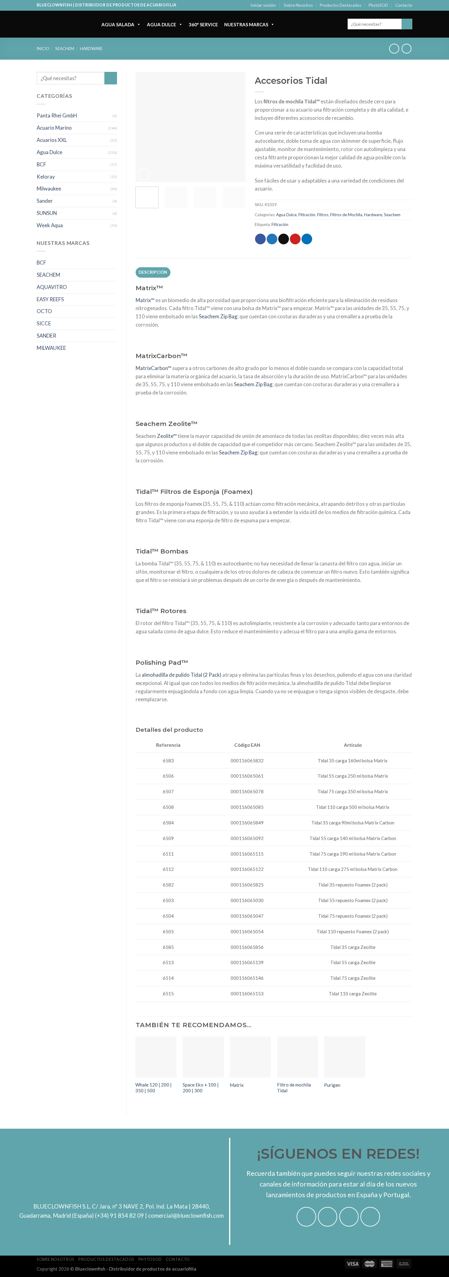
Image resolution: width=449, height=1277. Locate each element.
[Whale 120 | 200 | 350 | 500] (156, 1057)
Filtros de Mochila (346, 214)
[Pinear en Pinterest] (295, 239)
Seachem (64, 48)
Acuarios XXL (52, 140)
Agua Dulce (161, 24)
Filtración (306, 214)
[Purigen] (344, 1057)
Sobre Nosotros (298, 5)
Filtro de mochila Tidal (294, 1088)
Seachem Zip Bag (218, 316)
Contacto (403, 5)
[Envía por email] (283, 239)
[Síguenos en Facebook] (306, 1217)
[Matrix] (250, 1057)
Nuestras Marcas (246, 24)
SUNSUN (47, 213)
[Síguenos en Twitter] (349, 1217)
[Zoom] (143, 174)
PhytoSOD (378, 5)
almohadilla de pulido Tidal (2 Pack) (181, 675)
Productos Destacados (340, 5)
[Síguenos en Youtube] (370, 1217)
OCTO (44, 311)
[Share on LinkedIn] (306, 239)
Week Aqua (50, 225)
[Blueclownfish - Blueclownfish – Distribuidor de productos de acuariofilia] (63, 24)
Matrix (237, 1085)
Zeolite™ (167, 436)
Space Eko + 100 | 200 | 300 (201, 1088)
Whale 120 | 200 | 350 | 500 (153, 1088)
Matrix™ (145, 300)
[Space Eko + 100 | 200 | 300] (203, 1057)
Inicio (43, 48)
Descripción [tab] (153, 272)
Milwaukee (49, 188)
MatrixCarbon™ (153, 368)
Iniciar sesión (263, 5)
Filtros (322, 214)
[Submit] (407, 24)
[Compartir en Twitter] (272, 239)
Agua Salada (117, 24)
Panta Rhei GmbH (57, 115)
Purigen (332, 1085)
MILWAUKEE (51, 348)
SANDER (46, 335)
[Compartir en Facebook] (260, 239)
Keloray (46, 176)
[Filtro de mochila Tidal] (297, 1057)
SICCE (44, 323)
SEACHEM (48, 275)
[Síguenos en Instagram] (328, 1217)
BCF (41, 164)
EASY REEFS (50, 299)
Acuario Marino (54, 127)
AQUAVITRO (52, 287)
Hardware (91, 48)
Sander (45, 201)
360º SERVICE (203, 24)
